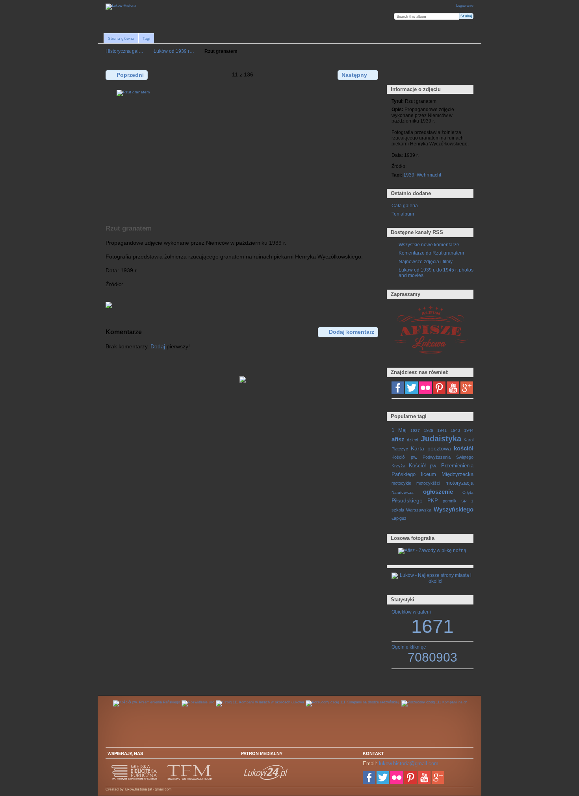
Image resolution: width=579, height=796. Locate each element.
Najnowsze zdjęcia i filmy (426, 261)
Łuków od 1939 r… (174, 51)
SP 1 (467, 501)
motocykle (401, 483)
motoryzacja (459, 483)
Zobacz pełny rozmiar (395, 74)
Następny (354, 75)
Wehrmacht (429, 174)
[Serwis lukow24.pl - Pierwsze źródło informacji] (266, 779)
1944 (468, 430)
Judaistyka (441, 438)
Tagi (146, 38)
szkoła (398, 510)
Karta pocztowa (431, 448)
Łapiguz (399, 518)
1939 (408, 174)
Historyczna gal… (124, 51)
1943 (455, 430)
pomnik (450, 500)
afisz (398, 439)
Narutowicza (403, 492)
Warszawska (418, 510)
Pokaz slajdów (429, 74)
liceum (428, 474)
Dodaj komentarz (351, 332)
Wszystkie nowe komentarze (429, 244)
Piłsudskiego (407, 500)
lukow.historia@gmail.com (408, 763)
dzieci (412, 439)
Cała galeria (405, 205)
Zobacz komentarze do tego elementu (412, 74)
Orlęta (467, 492)
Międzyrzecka (457, 474)
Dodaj (157, 346)
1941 (442, 430)
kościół (463, 448)
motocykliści (428, 483)
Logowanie (464, 5)
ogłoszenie (438, 491)
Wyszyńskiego (453, 509)
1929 (428, 430)
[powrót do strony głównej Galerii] (121, 7)
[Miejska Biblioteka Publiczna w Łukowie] (135, 779)
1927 (415, 430)
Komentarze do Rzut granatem (431, 252)
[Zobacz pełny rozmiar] (243, 153)
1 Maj (399, 430)
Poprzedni (130, 75)
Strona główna (121, 38)
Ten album (403, 213)
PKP (432, 501)
